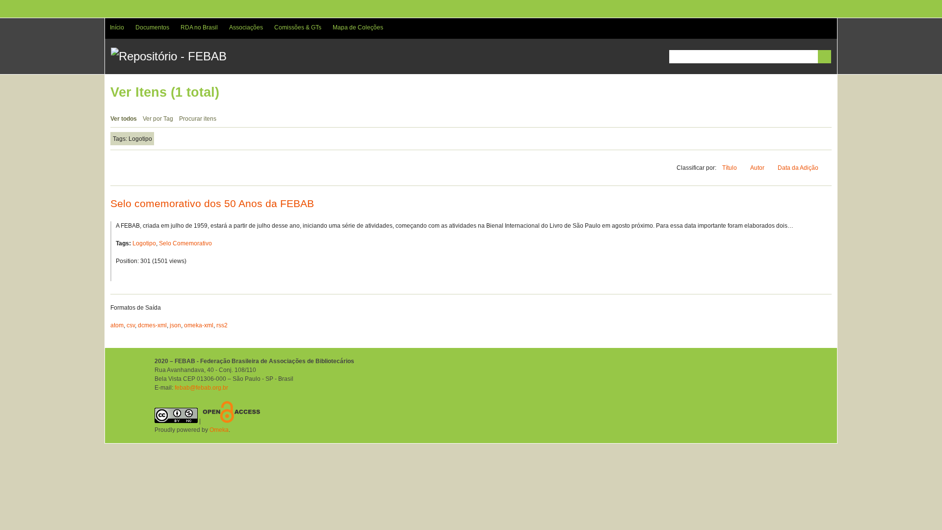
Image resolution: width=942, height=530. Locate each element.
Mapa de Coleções (358, 27)
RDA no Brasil (199, 27)
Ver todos (123, 118)
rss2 (222, 325)
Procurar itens (197, 118)
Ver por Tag (158, 118)
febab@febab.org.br (201, 387)
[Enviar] (824, 56)
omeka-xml (198, 325)
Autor (758, 167)
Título (730, 167)
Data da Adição (799, 167)
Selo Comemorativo (185, 243)
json (175, 325)
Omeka (219, 429)
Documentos (152, 27)
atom (117, 325)
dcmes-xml (152, 325)
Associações (246, 27)
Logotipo (144, 243)
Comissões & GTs (297, 27)
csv (131, 325)
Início (117, 27)
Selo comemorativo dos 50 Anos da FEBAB (212, 203)
